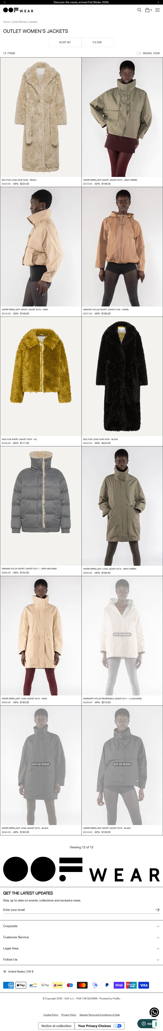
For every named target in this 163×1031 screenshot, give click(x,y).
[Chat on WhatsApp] (154, 1012)
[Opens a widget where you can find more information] (148, 1024)
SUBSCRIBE (120, 555)
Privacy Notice (99, 534)
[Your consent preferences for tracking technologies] (156, 1024)
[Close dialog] (153, 469)
